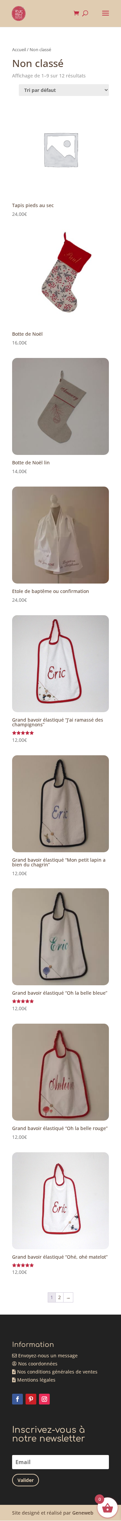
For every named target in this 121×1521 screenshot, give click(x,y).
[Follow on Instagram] (44, 1399)
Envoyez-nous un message (47, 1355)
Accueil (19, 49)
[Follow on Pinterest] (31, 1399)
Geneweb (82, 1513)
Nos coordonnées (37, 1363)
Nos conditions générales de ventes (56, 1371)
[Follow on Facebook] (17, 1399)
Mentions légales (35, 1380)
